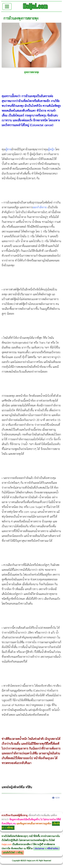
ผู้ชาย (8, 149)
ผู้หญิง (51, 149)
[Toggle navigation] (7, 6)
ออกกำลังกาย (40, 207)
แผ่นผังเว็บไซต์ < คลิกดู (13, 853)
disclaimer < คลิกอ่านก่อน (46, 848)
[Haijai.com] (35, 6)
